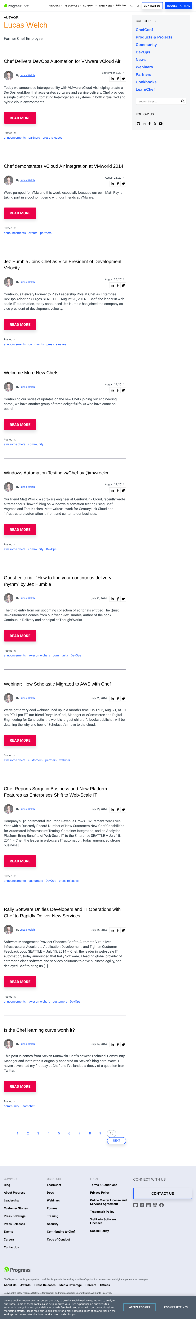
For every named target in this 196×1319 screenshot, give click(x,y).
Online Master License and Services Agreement (108, 1202)
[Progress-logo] (17, 1270)
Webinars (144, 67)
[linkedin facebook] (118, 79)
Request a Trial (178, 5)
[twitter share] (123, 79)
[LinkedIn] (149, 1205)
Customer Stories (16, 1208)
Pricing (121, 5)
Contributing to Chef (61, 1231)
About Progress (14, 1192)
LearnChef (145, 89)
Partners (105, 5)
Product (55, 5)
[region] (98, 1307)
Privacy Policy (100, 1192)
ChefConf (144, 30)
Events (8, 1231)
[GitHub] (136, 1205)
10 (111, 1133)
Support (89, 5)
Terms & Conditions (103, 1185)
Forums (52, 1208)
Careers (9, 1239)
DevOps (143, 52)
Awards (25, 1285)
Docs (50, 1192)
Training (52, 1216)
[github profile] (138, 123)
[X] (142, 1205)
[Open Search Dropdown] (131, 5)
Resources (72, 5)
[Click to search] (182, 101)
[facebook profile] (149, 123)
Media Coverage (70, 1285)
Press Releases (14, 1224)
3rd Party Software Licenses (103, 1221)
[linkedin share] (112, 79)
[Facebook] (161, 1205)
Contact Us (152, 5)
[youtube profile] (160, 123)
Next (116, 1140)
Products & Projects (154, 37)
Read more (20, 118)
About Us (10, 1285)
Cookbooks (146, 82)
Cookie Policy (99, 1231)
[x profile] (155, 123)
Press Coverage (14, 1216)
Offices (105, 1285)
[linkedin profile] (144, 123)
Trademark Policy (102, 1212)
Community (146, 45)
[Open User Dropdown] (138, 5)
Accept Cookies (139, 1307)
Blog (7, 1185)
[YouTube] (155, 1205)
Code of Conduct (58, 1239)
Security (52, 1224)
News (141, 60)
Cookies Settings (176, 1307)
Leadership (11, 1200)
